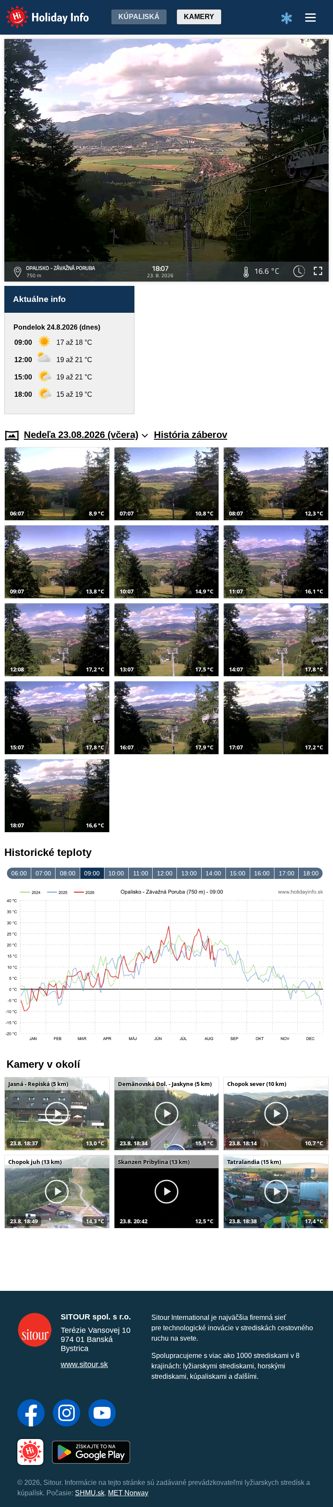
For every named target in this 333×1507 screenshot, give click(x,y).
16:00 (262, 873)
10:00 (116, 873)
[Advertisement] (236, 345)
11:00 (140, 873)
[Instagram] (66, 1414)
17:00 (286, 873)
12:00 (165, 873)
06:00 (19, 873)
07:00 (43, 873)
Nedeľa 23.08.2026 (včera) (81, 434)
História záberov (190, 434)
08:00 (67, 873)
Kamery (199, 16)
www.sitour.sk (84, 1364)
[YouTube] (102, 1414)
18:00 (311, 873)
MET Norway (128, 1493)
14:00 (213, 873)
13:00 (189, 873)
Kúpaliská (139, 16)
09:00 (92, 873)
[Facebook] (31, 1414)
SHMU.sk (89, 1493)
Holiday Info (39, 11)
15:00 (237, 873)
